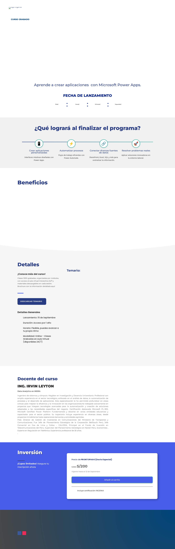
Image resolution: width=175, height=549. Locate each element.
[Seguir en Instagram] (24, 533)
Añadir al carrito (112, 480)
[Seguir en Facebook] (19, 533)
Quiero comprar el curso (23, 50)
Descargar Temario (31, 301)
